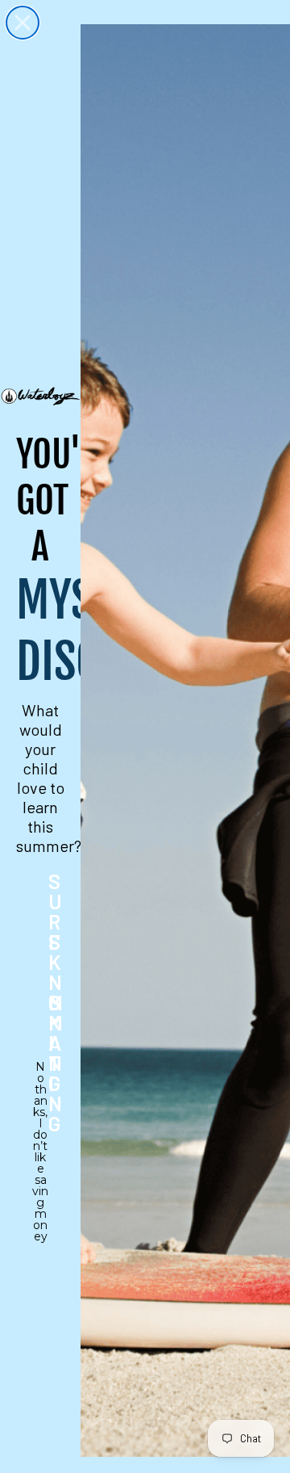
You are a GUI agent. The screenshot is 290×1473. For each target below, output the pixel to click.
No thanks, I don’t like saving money (40, 1077)
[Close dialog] (22, 22)
